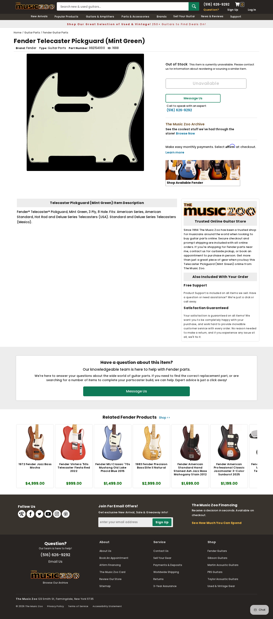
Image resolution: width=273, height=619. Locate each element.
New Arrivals (39, 16)
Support (235, 16)
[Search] (194, 6)
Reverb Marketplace (22, 514)
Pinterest (66, 514)
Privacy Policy (55, 606)
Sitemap (105, 586)
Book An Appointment (113, 558)
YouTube (48, 514)
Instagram (57, 514)
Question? (211, 10)
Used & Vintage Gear (221, 586)
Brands (162, 16)
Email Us (55, 561)
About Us (105, 551)
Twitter (39, 514)
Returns (158, 579)
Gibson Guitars (217, 558)
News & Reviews (212, 16)
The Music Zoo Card (112, 572)
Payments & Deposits (167, 565)
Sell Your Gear (162, 558)
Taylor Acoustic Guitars (223, 579)
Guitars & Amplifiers (100, 16)
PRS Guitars (215, 572)
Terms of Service (78, 606)
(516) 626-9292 (216, 4)
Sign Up (232, 10)
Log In (252, 10)
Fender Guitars (217, 551)
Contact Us (160, 551)
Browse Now (185, 133)
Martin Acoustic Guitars (223, 565)
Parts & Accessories (135, 16)
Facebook (30, 514)
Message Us (193, 98)
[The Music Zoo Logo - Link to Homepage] (35, 6)
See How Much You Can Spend (216, 523)
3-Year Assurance (165, 586)
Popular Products (66, 16)
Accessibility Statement (107, 606)
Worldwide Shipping (166, 572)
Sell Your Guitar (184, 16)
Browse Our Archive (55, 582)
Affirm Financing (110, 565)
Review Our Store (110, 579)
